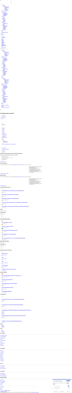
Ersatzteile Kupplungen (3, 374)
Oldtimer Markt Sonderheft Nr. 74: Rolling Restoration (10, 198)
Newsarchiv (1, 344)
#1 (3, 142)
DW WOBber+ (2, 360)
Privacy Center (2, 379)
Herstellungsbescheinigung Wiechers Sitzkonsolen (9, 283)
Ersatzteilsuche (2, 345)
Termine (3, 44)
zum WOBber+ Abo (2, 161)
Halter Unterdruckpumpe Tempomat (7, 287)
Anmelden (7, 173)
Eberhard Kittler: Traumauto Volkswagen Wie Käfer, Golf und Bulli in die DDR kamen (15, 206)
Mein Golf (1, 350)
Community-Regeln (2, 382)
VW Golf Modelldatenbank (3, 335)
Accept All (68, 391)
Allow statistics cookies (57, 387)
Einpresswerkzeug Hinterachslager (7, 279)
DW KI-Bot (1, 359)
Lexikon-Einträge (4, 133)
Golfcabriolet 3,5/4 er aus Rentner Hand (9, 234)
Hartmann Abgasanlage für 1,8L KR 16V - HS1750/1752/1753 (11, 275)
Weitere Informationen (33, 392)
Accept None (55, 391)
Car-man (3, 235)
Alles (2, 35)
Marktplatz (1, 355)
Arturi (2, 231)
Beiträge (3, 130)
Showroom (3, 42)
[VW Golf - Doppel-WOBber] (10, 3)
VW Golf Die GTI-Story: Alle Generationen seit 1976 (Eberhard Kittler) (13, 190)
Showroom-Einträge (4, 134)
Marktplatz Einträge (4, 137)
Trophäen (3, 129)
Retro (2, 330)
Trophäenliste (1, 358)
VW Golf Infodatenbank (3, 336)
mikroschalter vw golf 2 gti (8, 222)
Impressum (1, 383)
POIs (2, 46)
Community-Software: (5, 390)
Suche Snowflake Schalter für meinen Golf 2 (10, 230)
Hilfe (1, 389)
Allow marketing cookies (57, 388)
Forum (2, 39)
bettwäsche (3, 331)
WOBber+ (4, 150)
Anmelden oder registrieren (5, 32)
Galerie (3, 40)
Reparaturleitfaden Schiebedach (7, 291)
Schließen (37, 392)
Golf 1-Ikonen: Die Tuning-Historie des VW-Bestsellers (10, 194)
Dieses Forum (3, 37)
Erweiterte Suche (4, 47)
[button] (3, 325)
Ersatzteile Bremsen (2, 373)
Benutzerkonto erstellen (3, 173)
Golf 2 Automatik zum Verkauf (8, 226)
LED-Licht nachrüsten (3, 368)
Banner (3, 43)
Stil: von (3, 391)
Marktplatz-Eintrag (4, 45)
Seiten (2, 41)
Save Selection (62, 391)
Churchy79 (3, 239)
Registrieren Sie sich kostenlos (16, 164)
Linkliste (1, 341)
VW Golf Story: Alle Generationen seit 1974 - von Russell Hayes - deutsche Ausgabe (14, 202)
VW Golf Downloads (2, 340)
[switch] (69, 386)
